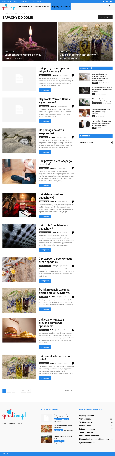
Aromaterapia (41, 6)
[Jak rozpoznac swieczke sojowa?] (29, 44)
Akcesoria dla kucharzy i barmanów (94, 439)
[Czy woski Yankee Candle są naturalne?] (19, 110)
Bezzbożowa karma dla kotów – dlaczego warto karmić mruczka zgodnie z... (102, 89)
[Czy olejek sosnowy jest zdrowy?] (85, 43)
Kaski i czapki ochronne (89, 436)
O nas (32, 1)
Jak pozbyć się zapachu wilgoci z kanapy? (54, 70)
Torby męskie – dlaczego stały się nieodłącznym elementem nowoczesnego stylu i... (101, 123)
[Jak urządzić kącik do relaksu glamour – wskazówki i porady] (84, 102)
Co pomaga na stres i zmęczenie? (52, 131)
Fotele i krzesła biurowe (61, 419)
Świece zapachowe (87, 429)
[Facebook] (103, 1)
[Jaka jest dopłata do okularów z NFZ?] (46, 439)
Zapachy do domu (60, 6)
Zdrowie (95, 82)
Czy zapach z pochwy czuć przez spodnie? (55, 260)
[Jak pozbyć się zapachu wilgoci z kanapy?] (19, 79)
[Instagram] (107, 1)
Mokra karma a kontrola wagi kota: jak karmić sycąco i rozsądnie (101, 112)
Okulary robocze (59, 441)
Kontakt (39, 1)
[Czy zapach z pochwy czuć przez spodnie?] (19, 269)
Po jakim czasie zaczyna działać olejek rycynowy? (54, 291)
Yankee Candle (44, 106)
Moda (94, 127)
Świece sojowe (10, 51)
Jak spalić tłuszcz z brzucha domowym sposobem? (51, 323)
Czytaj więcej (45, 90)
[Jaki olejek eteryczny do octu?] (19, 367)
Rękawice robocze (87, 442)
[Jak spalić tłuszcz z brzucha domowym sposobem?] (19, 330)
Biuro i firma (25, 6)
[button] (110, 6)
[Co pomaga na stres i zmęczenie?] (19, 140)
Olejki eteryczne (66, 51)
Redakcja (8, 58)
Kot (93, 94)
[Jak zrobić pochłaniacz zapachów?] (19, 236)
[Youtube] (111, 1)
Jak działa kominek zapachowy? (51, 196)
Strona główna (24, 1)
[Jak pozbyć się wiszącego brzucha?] (19, 171)
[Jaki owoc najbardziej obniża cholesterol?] (46, 428)
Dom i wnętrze (97, 103)
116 (23, 391)
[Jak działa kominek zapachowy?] (19, 205)
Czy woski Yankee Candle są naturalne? (55, 101)
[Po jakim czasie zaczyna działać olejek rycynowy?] (19, 300)
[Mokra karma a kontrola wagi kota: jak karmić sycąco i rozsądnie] (84, 113)
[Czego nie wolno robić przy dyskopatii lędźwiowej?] (46, 418)
